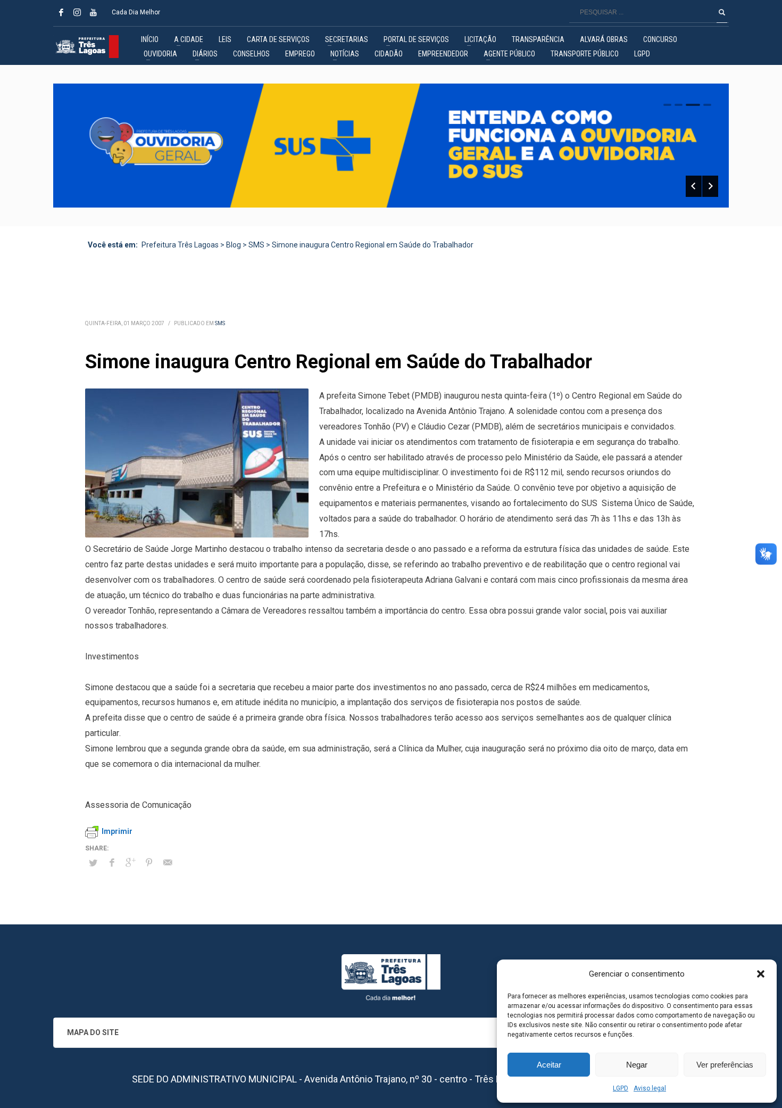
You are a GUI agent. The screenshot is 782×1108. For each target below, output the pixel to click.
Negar (636, 1064)
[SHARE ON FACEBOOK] (112, 863)
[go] (722, 12)
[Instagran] (77, 12)
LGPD (620, 1088)
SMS (220, 323)
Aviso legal (650, 1088)
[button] (760, 974)
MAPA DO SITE (93, 1032)
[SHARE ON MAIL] (168, 863)
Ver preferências (724, 1064)
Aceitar (549, 1064)
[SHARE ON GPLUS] (130, 863)
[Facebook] (61, 12)
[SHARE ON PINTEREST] (149, 863)
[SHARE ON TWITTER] (93, 863)
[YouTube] (93, 12)
